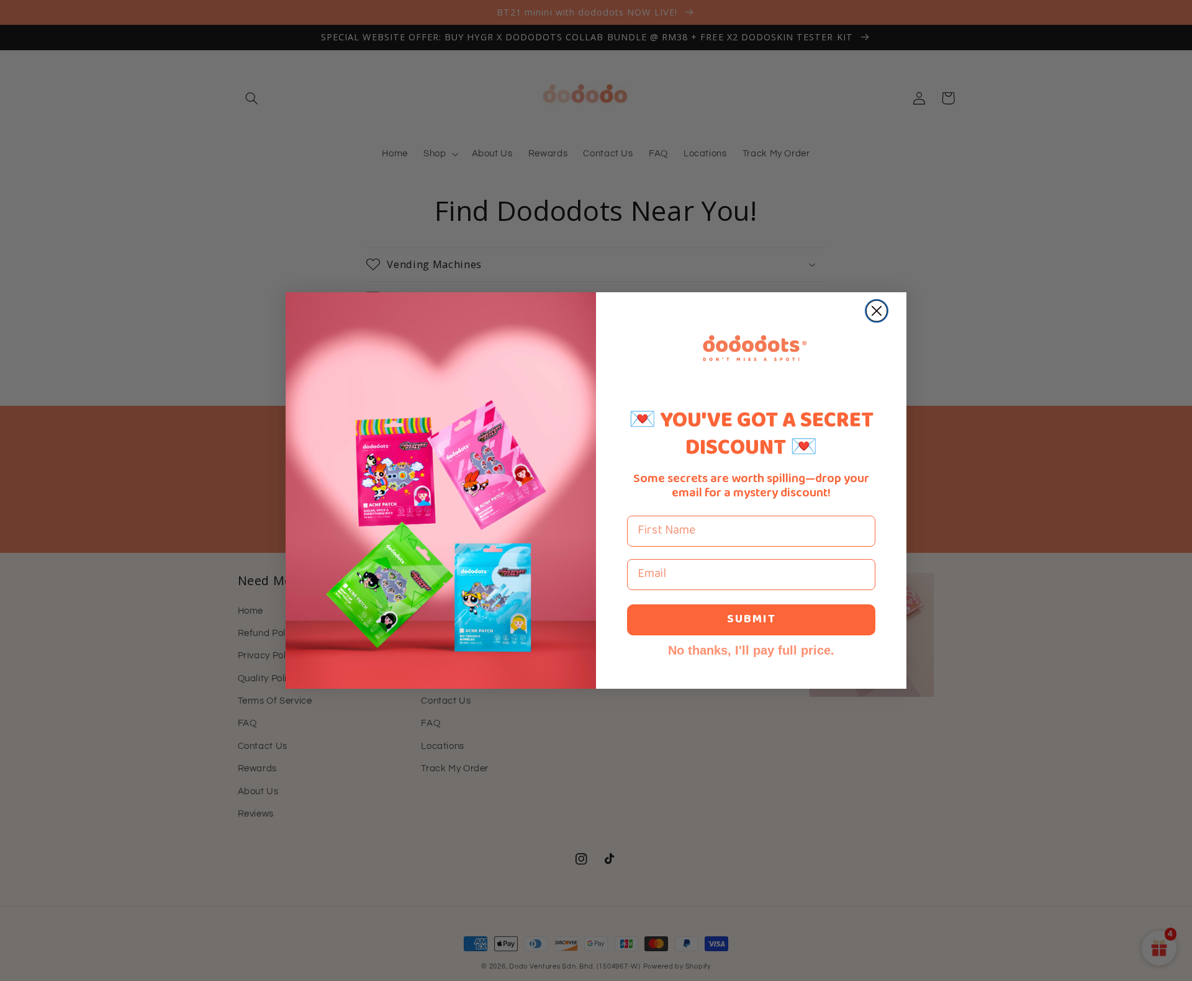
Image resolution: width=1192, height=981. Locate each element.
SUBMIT (751, 619)
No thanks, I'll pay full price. (751, 650)
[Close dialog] (876, 311)
